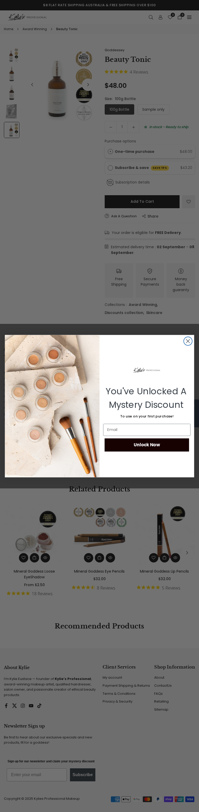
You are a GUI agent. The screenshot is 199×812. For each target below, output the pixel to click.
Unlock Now (147, 445)
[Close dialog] (188, 341)
